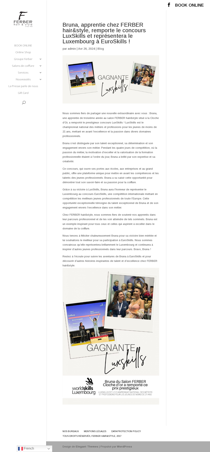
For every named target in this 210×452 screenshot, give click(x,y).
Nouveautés (23, 79)
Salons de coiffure (23, 66)
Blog (100, 48)
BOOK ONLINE (189, 5)
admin (72, 48)
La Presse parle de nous (23, 86)
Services (23, 72)
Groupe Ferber (23, 59)
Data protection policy (126, 431)
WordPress (124, 446)
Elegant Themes (87, 446)
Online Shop (23, 52)
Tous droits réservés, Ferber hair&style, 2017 (92, 436)
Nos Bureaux (71, 431)
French (28, 448)
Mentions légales (95, 431)
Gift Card (23, 93)
